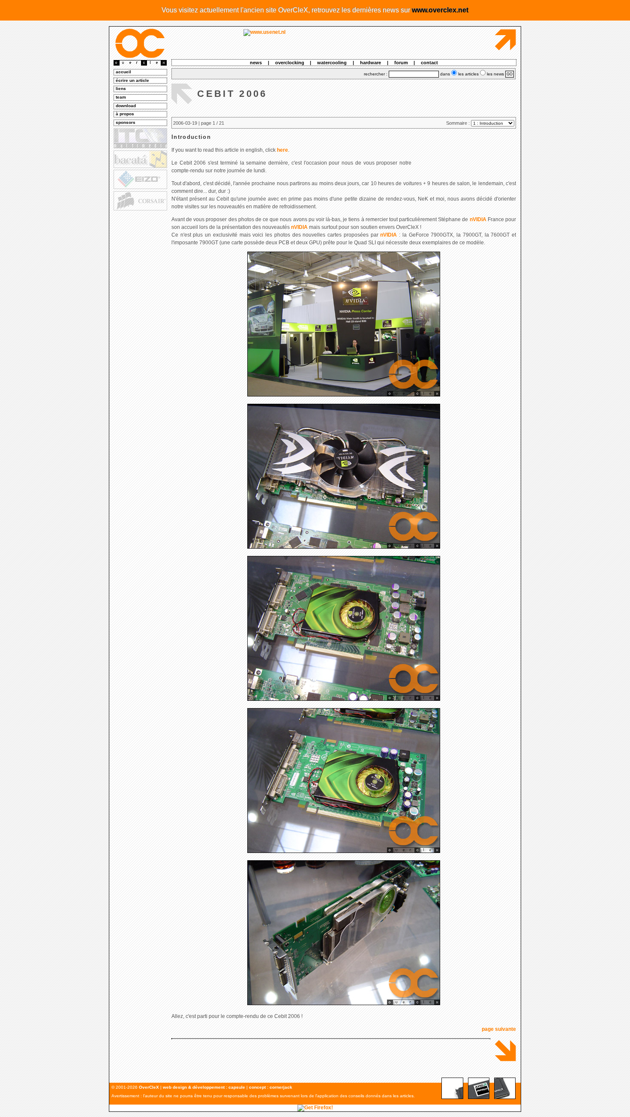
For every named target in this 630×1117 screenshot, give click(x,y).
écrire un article (132, 80)
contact (429, 62)
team (121, 97)
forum (401, 62)
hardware (370, 62)
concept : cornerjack (270, 1087)
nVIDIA (478, 219)
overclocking (289, 62)
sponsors (125, 122)
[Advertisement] (139, 343)
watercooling (332, 62)
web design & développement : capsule (204, 1087)
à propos (125, 113)
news (256, 62)
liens (121, 88)
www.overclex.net (440, 10)
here (282, 150)
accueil (123, 71)
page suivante (499, 1029)
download (126, 105)
